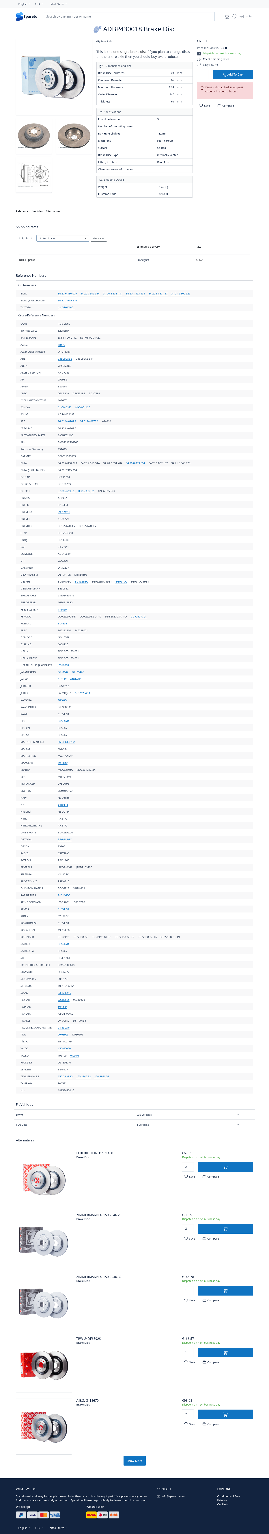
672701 (74, 1055)
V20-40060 (64, 1048)
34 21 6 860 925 (180, 293)
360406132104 (66, 742)
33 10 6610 (64, 992)
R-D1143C (64, 895)
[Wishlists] (234, 17)
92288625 (64, 999)
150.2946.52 (101, 1076)
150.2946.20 (65, 1076)
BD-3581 (63, 623)
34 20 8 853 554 (135, 293)
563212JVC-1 (82, 693)
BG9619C (121, 581)
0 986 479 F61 (66, 491)
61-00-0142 (64, 407)
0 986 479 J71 (86, 491)
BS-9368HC (65, 839)
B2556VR (63, 721)
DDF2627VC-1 (138, 616)
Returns (222, 1500)
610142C (75, 679)
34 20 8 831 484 (112, 293)
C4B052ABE (65, 358)
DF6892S (63, 1034)
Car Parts (223, 1504)
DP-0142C (78, 672)
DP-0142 (63, 672)
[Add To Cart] (225, 1167)
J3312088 (63, 665)
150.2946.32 (83, 1076)
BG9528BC (81, 581)
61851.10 (63, 909)
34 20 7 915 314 (90, 293)
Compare (228, 105)
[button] (24, 4)
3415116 (63, 804)
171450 (62, 609)
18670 (61, 344)
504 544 (62, 1006)
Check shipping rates (216, 59)
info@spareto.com (173, 1496)
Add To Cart (235, 74)
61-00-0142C (82, 407)
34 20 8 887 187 (158, 293)
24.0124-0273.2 (89, 421)
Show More (135, 1461)
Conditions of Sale (228, 1496)
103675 (62, 700)
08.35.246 (64, 1027)
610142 (62, 679)
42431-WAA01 (66, 307)
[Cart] (227, 17)
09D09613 (64, 512)
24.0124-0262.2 (67, 421)
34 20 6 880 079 (67, 293)
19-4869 (63, 762)
